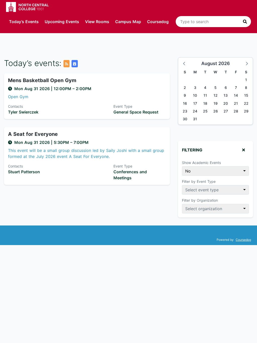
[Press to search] (245, 22)
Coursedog (158, 21)
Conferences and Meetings (130, 174)
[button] (184, 63)
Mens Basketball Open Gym (42, 80)
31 (195, 119)
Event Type (122, 106)
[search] (213, 21)
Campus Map (128, 21)
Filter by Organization (200, 200)
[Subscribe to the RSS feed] (66, 63)
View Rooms (97, 21)
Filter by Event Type (199, 181)
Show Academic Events (201, 162)
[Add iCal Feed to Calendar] (75, 63)
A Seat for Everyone (33, 134)
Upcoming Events (62, 21)
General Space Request (135, 112)
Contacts (15, 106)
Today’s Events (24, 21)
